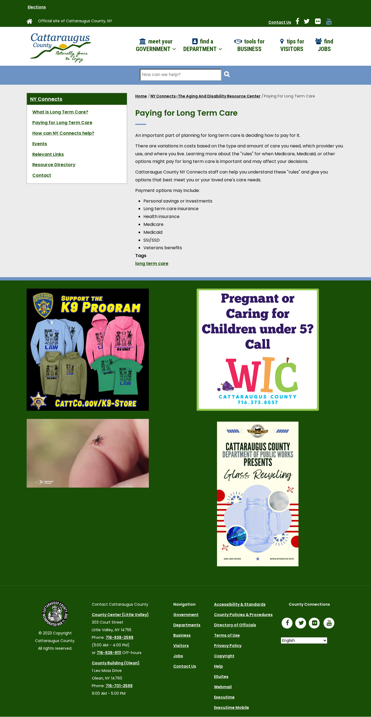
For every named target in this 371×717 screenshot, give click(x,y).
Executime (224, 697)
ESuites (221, 676)
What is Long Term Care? (60, 112)
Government (186, 614)
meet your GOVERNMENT (154, 45)
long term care (151, 263)
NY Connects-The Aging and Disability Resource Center (205, 96)
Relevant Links (48, 154)
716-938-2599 (119, 637)
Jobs (178, 656)
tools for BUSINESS (251, 45)
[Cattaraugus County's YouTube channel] (331, 22)
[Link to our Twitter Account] (309, 22)
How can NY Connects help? (63, 133)
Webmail (223, 687)
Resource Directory (54, 165)
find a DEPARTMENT (200, 45)
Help (218, 666)
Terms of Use (227, 635)
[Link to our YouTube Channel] (330, 623)
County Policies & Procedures (243, 614)
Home (141, 96)
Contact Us (279, 22)
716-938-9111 (109, 652)
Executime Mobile (231, 707)
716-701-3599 (119, 685)
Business (182, 635)
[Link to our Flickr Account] (320, 22)
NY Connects (46, 99)
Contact (41, 175)
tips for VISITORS (292, 45)
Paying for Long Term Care (62, 122)
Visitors (181, 645)
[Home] (60, 46)
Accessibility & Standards (240, 604)
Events (39, 144)
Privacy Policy (227, 645)
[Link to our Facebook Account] (299, 22)
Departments (186, 625)
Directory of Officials (235, 625)
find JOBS (325, 45)
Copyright (224, 656)
